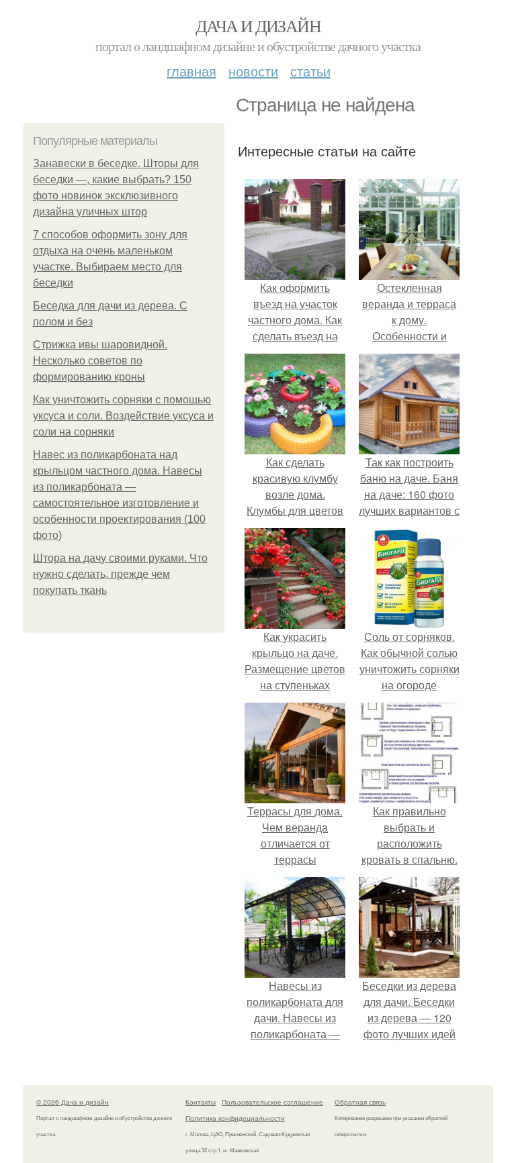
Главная (191, 71)
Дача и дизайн (258, 25)
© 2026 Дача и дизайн (72, 1102)
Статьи (310, 71)
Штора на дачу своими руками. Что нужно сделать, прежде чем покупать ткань (120, 574)
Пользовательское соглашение (272, 1102)
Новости (253, 71)
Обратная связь (360, 1102)
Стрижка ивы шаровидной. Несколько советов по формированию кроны (100, 361)
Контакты (200, 1102)
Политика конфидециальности (235, 1118)
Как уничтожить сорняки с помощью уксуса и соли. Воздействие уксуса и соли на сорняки (123, 416)
